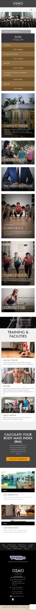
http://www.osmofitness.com (17, 532)
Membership (14, 547)
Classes (30, 545)
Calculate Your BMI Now (18, 459)
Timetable (23, 547)
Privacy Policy (17, 548)
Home (3, 545)
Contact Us (26, 324)
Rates (9, 548)
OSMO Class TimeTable (11, 32)
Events (6, 547)
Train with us (22, 545)
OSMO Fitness (11, 545)
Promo (30, 547)
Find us (26, 548)
